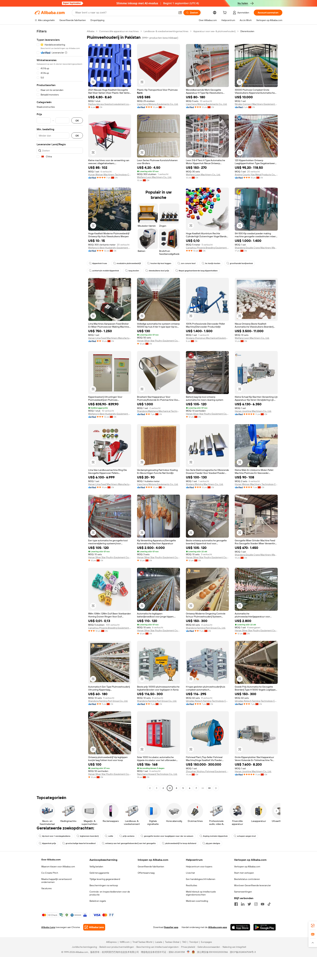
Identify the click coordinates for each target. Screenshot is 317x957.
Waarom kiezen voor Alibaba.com (58, 866)
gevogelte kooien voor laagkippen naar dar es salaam (168, 836)
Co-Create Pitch (49, 872)
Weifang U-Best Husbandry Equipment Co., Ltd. (109, 247)
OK (77, 120)
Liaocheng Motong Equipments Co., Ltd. (157, 104)
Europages (206, 942)
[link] (312, 925)
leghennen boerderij (89, 836)
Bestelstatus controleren (247, 879)
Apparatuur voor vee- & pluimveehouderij (214, 31)
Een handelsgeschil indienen (200, 879)
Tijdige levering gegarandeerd (104, 879)
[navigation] (60, 410)
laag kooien (133, 270)
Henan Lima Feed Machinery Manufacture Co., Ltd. (109, 338)
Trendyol (193, 942)
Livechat (190, 872)
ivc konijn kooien (212, 263)
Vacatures (46, 888)
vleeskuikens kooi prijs (159, 270)
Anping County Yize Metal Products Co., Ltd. (256, 174)
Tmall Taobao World (142, 942)
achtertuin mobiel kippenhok (105, 270)
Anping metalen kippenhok (215, 836)
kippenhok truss (99, 263)
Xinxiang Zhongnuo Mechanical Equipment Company (207, 338)
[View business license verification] (188, 952)
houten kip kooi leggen (160, 263)
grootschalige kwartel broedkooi (81, 843)
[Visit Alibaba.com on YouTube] (262, 904)
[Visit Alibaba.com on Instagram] (256, 904)
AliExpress (111, 942)
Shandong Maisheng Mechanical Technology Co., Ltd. (158, 411)
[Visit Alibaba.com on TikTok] (269, 904)
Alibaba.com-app (217, 927)
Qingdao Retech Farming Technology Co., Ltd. (207, 701)
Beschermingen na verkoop (103, 885)
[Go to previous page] (150, 788)
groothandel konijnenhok (241, 263)
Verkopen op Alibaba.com (247, 866)
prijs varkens (128, 836)
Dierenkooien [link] (247, 31)
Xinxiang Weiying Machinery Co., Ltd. (204, 484)
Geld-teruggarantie (99, 872)
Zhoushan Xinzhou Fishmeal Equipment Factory (207, 771)
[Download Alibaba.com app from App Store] (240, 927)
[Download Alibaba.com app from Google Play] (264, 927)
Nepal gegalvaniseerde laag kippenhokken (198, 270)
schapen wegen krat (246, 836)
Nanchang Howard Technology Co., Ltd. (157, 774)
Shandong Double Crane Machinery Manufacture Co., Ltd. (256, 247)
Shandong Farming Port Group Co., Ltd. (206, 627)
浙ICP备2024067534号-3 (243, 952)
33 (209, 788)
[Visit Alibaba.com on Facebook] (236, 904)
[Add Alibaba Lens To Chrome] (94, 927)
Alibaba (90, 31)
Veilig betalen (96, 866)
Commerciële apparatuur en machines (119, 31)
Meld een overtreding (197, 901)
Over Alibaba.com (51, 859)
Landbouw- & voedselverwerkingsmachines (166, 31)
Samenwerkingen (243, 891)
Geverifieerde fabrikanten (151, 866)
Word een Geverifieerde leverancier (252, 885)
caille (110, 836)
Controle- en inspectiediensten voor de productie (109, 893)
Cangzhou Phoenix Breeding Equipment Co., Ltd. (207, 247)
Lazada (158, 942)
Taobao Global (172, 942)
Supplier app (171, 927)
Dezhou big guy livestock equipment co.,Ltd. (109, 104)
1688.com (125, 942)
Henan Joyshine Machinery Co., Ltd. (253, 411)
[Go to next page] (216, 788)
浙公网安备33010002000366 (212, 952)
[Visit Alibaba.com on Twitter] (249, 904)
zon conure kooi (188, 263)
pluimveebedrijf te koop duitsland (180, 843)
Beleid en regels (97, 901)
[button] (180, 13)
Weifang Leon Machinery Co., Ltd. (154, 177)
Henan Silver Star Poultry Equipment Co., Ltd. (158, 340)
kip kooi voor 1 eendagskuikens (56, 836)
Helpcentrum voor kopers (199, 866)
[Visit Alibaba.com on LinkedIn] (243, 904)
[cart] (225, 13)
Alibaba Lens (48, 927)
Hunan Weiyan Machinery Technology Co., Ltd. (109, 174)
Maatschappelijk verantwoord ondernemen (56, 880)
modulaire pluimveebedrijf (129, 263)
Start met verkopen (244, 872)
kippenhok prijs (49, 843)
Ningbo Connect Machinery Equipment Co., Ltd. (256, 104)
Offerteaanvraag (146, 872)
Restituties (191, 885)
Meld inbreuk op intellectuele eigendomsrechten (201, 893)
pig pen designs (213, 843)
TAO (184, 942)
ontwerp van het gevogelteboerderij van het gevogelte (130, 843)
